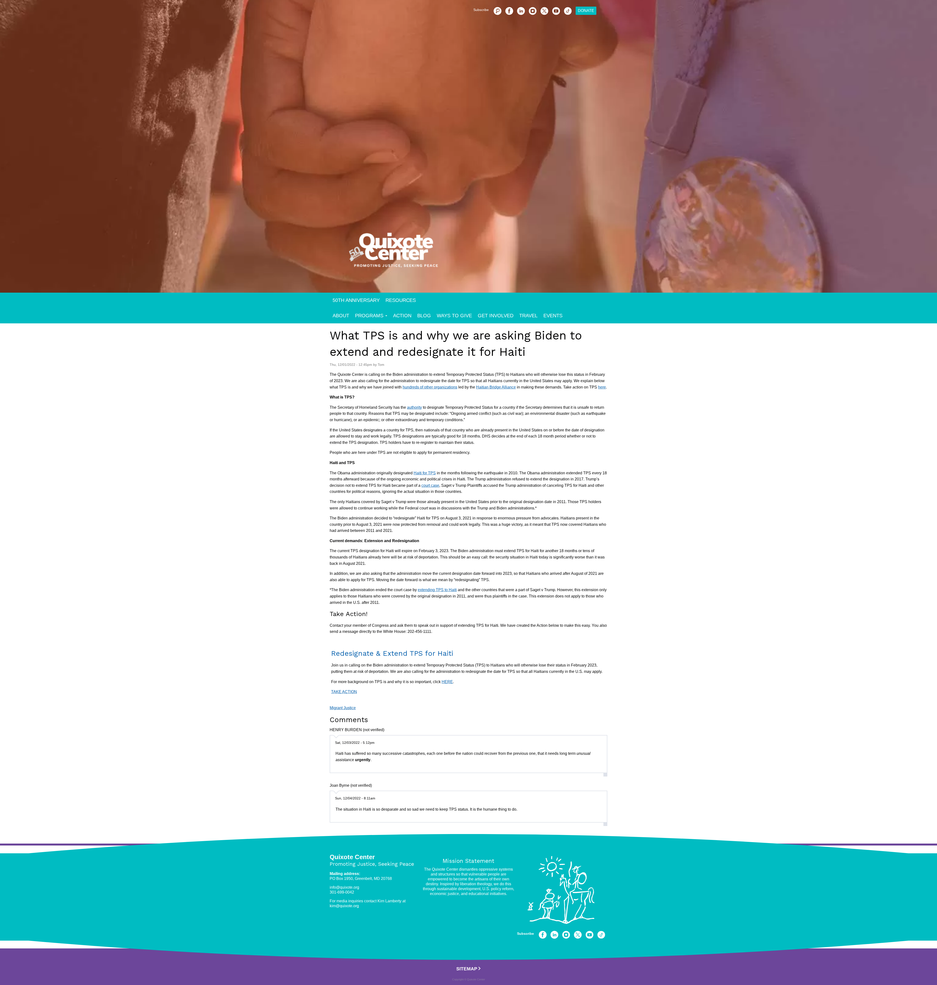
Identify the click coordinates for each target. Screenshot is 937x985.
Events (552, 315)
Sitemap (466, 968)
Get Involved (495, 315)
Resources (401, 300)
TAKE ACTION (344, 692)
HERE (447, 682)
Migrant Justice (343, 708)
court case (430, 485)
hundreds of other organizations (430, 387)
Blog (424, 315)
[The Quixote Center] (476, 253)
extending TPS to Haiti (437, 590)
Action (402, 315)
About (341, 315)
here (602, 387)
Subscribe (481, 10)
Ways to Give (454, 315)
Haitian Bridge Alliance (496, 387)
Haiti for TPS (425, 473)
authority (414, 407)
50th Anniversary (356, 300)
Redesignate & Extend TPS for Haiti (393, 653)
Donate (586, 11)
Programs (369, 315)
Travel (528, 315)
